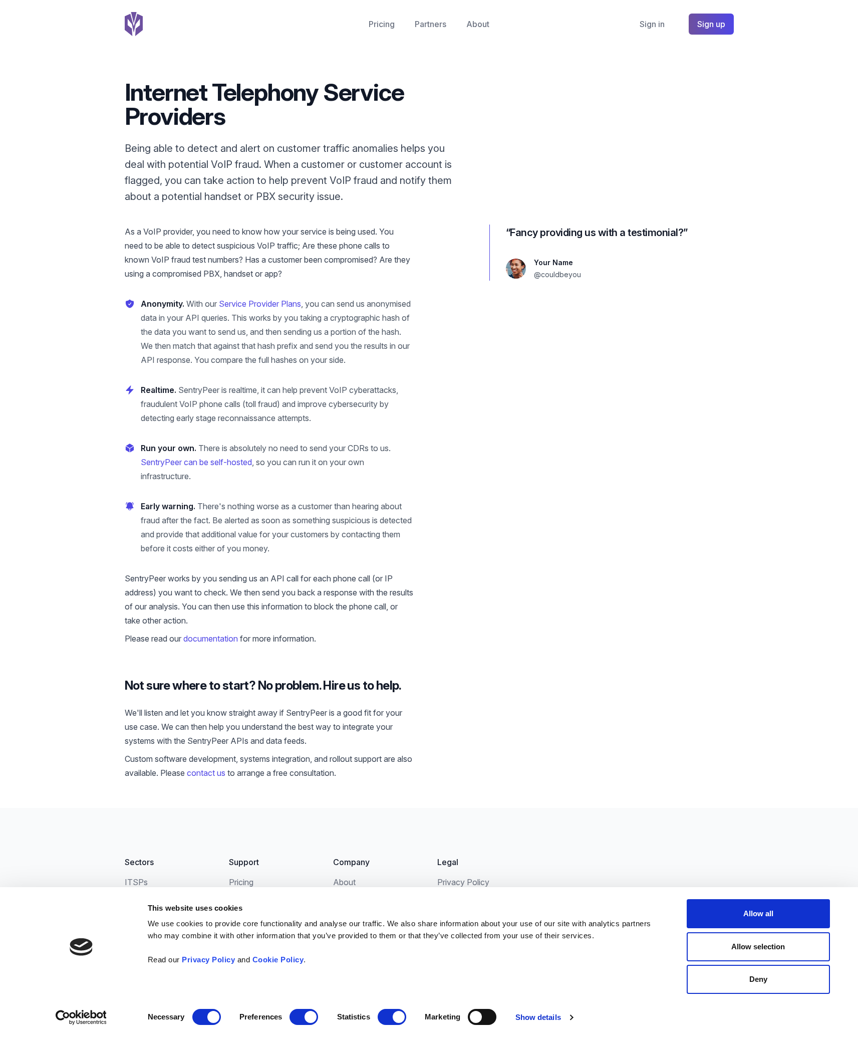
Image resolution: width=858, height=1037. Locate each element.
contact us (207, 773)
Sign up (711, 24)
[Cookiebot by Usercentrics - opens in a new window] (81, 1017)
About (477, 24)
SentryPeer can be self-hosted (196, 462)
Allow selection (758, 946)
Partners (430, 24)
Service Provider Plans (260, 304)
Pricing (382, 24)
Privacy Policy (208, 959)
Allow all (758, 913)
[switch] (304, 1017)
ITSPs (136, 882)
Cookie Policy (278, 959)
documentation (211, 639)
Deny (758, 979)
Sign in (652, 24)
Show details (538, 1017)
